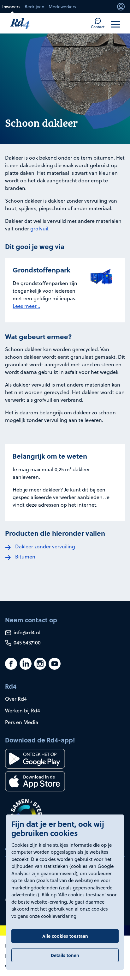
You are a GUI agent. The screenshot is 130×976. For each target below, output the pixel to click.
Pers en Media (21, 722)
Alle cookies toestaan (65, 936)
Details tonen (65, 955)
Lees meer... (26, 305)
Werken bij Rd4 (22, 710)
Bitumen (25, 556)
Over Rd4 (16, 698)
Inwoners (11, 6)
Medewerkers (62, 6)
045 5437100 (26, 642)
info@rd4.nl (26, 632)
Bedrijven (34, 6)
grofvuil (39, 228)
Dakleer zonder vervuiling (45, 546)
